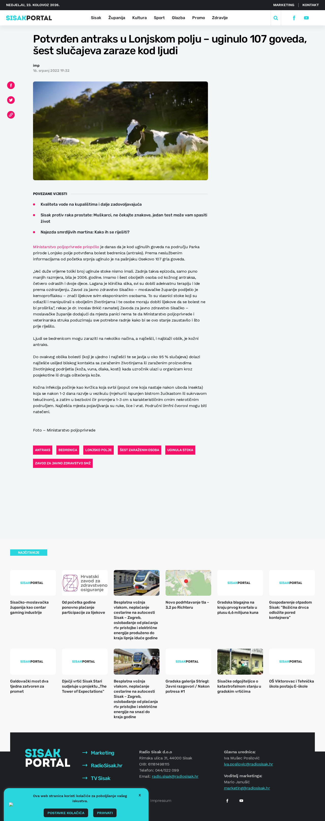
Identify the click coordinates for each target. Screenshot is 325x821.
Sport (159, 17)
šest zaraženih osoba (139, 450)
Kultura (139, 17)
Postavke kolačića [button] (65, 813)
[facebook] (294, 18)
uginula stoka (180, 450)
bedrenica (67, 450)
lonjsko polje (98, 450)
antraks (42, 450)
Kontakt (310, 5)
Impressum (160, 800)
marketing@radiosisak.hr (247, 788)
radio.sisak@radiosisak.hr (175, 776)
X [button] (140, 795)
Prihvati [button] (105, 813)
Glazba (178, 17)
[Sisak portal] (29, 18)
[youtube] (306, 18)
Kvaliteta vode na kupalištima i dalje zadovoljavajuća (91, 204)
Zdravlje (220, 17)
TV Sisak (100, 778)
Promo (198, 17)
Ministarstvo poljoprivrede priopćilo (66, 246)
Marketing (283, 5)
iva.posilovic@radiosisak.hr (248, 764)
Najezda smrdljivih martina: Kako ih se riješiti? (85, 232)
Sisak (96, 17)
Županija (116, 17)
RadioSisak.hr (106, 765)
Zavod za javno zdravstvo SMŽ (63, 463)
